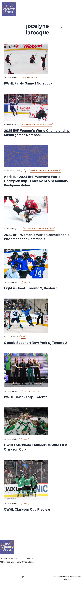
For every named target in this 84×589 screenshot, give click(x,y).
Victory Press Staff (13, 171)
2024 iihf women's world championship (45, 171)
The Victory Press (61, 576)
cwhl (25, 439)
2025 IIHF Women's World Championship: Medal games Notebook (37, 133)
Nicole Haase (11, 125)
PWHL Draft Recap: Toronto (25, 397)
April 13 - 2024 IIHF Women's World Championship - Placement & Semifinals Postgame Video (36, 181)
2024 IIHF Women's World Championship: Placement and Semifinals (37, 237)
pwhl (26, 282)
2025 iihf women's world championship (37, 125)
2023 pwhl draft (30, 391)
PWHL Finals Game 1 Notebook (28, 83)
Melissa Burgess (12, 229)
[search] (77, 9)
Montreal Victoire (30, 77)
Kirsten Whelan (12, 77)
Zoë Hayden (11, 337)
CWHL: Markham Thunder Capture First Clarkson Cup (35, 447)
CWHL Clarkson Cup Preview (27, 509)
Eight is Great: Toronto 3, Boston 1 (30, 288)
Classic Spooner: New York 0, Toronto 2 (35, 343)
